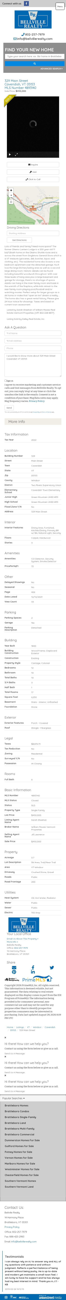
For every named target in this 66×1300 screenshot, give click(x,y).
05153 (13, 1030)
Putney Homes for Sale (18, 1151)
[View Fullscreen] (11, 201)
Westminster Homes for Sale (22, 1169)
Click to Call (34, 179)
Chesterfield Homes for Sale (22, 1175)
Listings (20, 1027)
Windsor (37, 1027)
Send (9, 407)
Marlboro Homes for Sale (20, 1163)
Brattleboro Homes (16, 1105)
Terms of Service (46, 412)
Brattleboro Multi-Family (19, 1128)
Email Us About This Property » (22, 938)
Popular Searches (12, 1098)
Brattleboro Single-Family (20, 1117)
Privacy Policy (36, 401)
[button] (35, 63)
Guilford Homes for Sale (19, 1146)
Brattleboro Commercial (19, 1134)
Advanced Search (51, 68)
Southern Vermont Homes (20, 1180)
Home (10, 1027)
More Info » (12, 941)
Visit (34, 172)
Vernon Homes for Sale (19, 1157)
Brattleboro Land (15, 1122)
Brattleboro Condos (17, 1111)
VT (28, 1027)
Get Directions (19, 240)
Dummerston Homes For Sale (22, 1140)
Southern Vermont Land (19, 1186)
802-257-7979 (35, 34)
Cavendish (50, 1027)
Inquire (34, 164)
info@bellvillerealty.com (34, 39)
